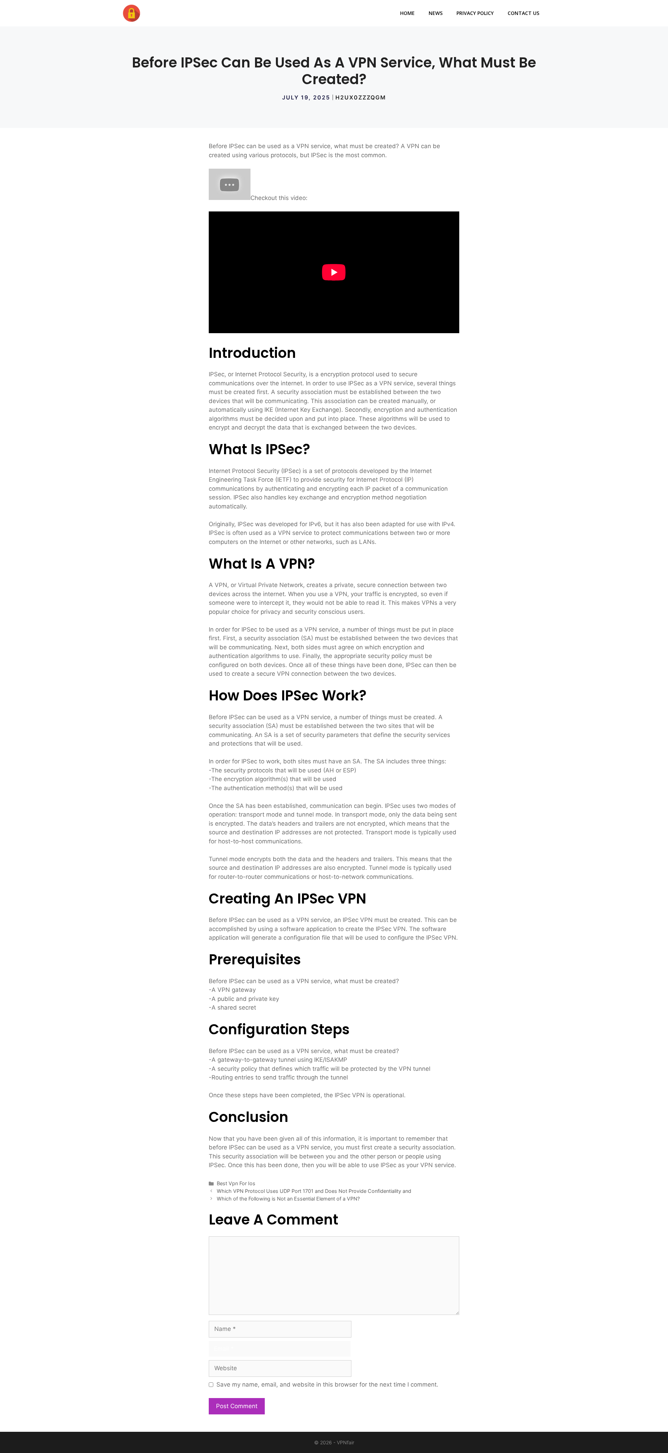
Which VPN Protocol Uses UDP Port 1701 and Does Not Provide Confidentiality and (314, 1191)
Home (407, 13)
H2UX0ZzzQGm (360, 97)
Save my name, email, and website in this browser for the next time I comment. (327, 1384)
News (436, 13)
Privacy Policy (475, 13)
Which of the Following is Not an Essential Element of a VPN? (288, 1199)
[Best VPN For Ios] (131, 13)
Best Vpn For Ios (236, 1183)
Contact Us (523, 13)
